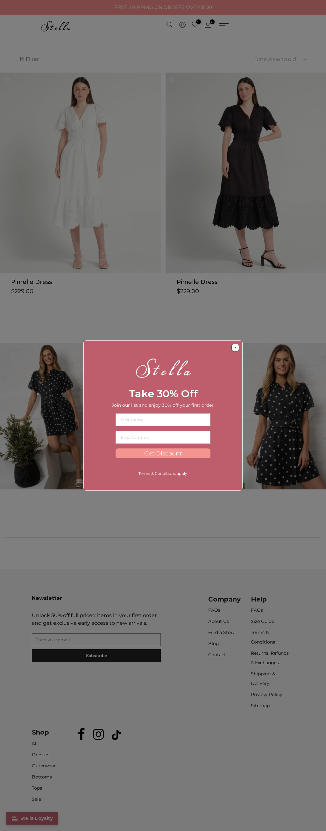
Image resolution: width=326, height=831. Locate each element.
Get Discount (163, 453)
